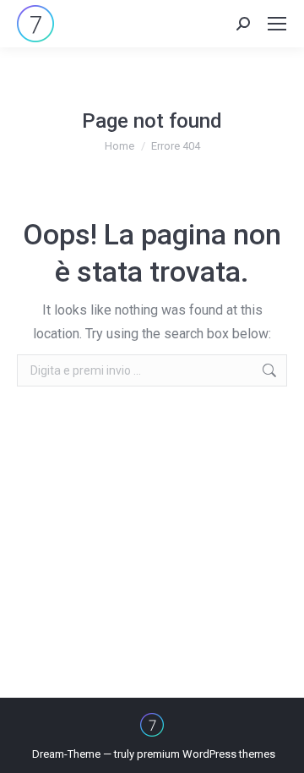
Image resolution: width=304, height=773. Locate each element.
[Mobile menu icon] (277, 24)
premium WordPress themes (206, 754)
